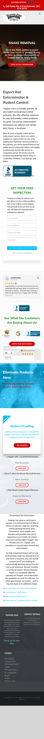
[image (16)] (22, 347)
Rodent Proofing (22, 426)
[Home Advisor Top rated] (20, 600)
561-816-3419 (11, 398)
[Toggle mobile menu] (40, 14)
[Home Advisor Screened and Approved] (19, 588)
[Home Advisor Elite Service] (15, 596)
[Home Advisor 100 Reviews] (15, 592)
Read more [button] (9, 295)
